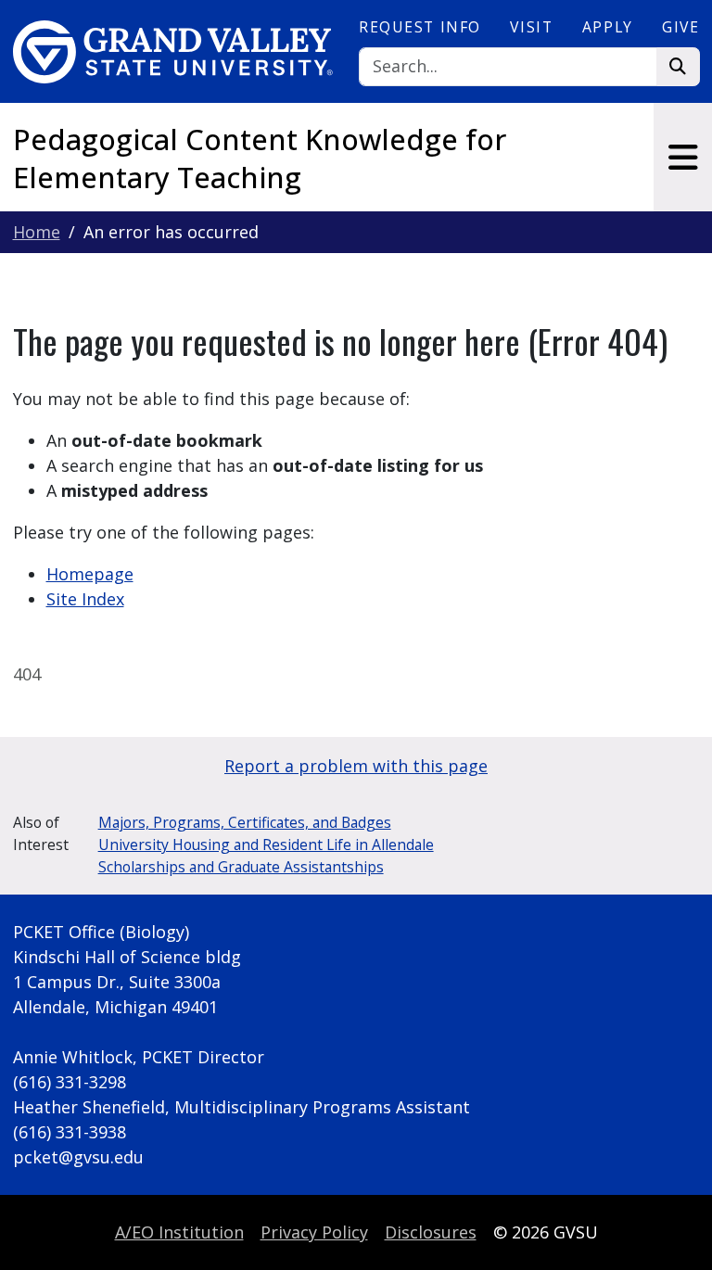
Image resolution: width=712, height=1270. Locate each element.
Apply (607, 27)
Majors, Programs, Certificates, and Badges (244, 822)
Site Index (85, 599)
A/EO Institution (179, 1232)
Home (36, 232)
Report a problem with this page (356, 766)
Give (680, 27)
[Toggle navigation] (683, 157)
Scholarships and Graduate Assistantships (241, 867)
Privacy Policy (314, 1232)
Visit (531, 27)
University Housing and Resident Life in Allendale (266, 844)
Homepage (90, 574)
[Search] (678, 67)
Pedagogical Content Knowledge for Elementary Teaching (259, 158)
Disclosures (431, 1232)
